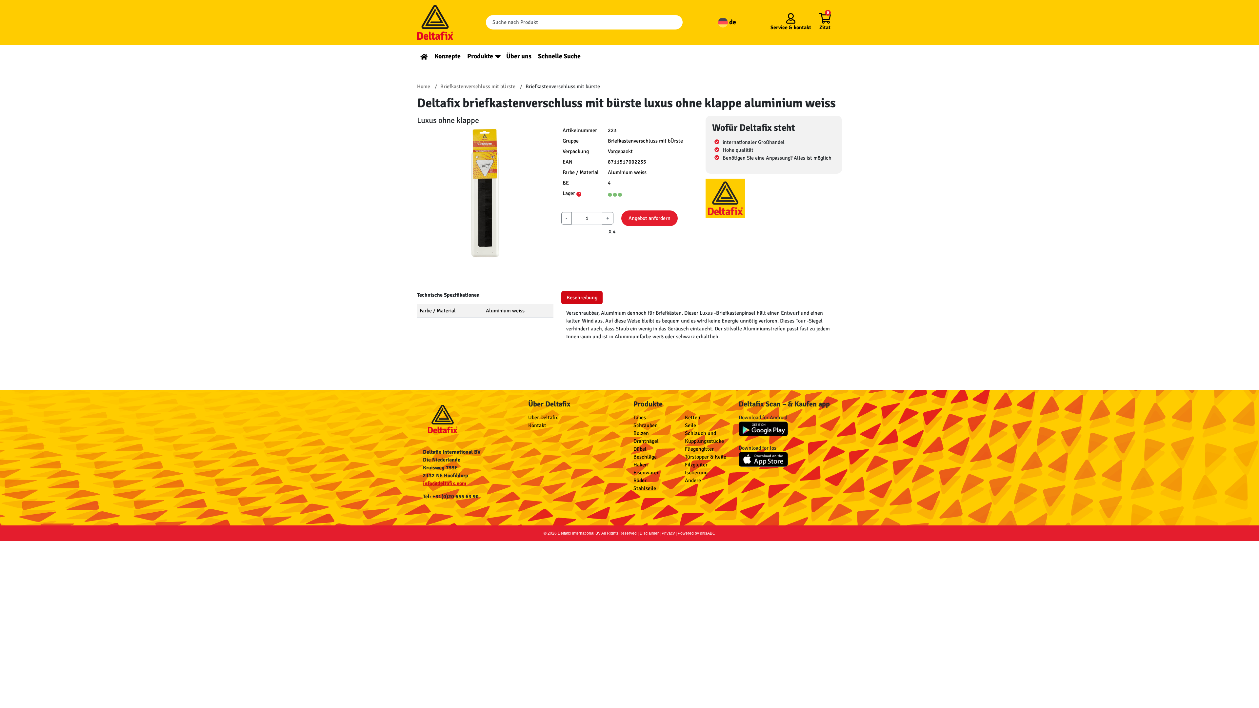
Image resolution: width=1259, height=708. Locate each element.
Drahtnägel (646, 441)
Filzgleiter (696, 465)
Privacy (668, 533)
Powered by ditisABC (696, 533)
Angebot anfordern (649, 218)
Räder (640, 480)
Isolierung (696, 472)
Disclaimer (649, 533)
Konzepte (447, 56)
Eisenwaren (646, 472)
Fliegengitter (699, 449)
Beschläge (645, 457)
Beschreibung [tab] (582, 297)
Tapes (639, 417)
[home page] (424, 56)
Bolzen (641, 433)
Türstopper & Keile (705, 457)
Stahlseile (644, 488)
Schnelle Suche (559, 56)
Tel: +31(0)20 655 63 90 (451, 496)
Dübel (640, 449)
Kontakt (537, 425)
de (732, 22)
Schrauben (645, 425)
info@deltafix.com (444, 483)
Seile (690, 425)
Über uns (518, 56)
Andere (693, 480)
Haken (640, 465)
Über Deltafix (543, 417)
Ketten (692, 417)
